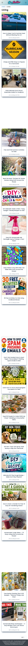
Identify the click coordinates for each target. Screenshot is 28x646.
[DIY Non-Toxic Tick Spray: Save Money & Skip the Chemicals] (14, 434)
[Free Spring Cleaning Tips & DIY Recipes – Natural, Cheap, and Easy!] (14, 581)
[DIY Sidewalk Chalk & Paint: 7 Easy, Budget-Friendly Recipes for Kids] (14, 197)
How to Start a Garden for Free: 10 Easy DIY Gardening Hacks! (14, 504)
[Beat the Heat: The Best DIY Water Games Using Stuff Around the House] (14, 166)
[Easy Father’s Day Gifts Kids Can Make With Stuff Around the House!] (14, 255)
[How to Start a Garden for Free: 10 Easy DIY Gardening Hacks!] (14, 492)
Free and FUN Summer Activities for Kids (14, 150)
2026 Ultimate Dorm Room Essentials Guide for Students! (14, 91)
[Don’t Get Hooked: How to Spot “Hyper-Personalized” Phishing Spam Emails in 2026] (14, 345)
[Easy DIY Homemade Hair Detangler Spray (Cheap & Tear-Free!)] (14, 225)
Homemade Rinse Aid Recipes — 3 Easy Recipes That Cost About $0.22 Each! (14, 625)
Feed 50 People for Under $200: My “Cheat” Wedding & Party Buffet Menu (14, 418)
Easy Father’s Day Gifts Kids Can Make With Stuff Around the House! (14, 269)
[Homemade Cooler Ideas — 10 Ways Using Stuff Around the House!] (14, 520)
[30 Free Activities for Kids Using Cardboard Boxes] (14, 286)
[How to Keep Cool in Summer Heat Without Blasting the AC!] (14, 21)
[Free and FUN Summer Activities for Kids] (14, 138)
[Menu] (2, 2)
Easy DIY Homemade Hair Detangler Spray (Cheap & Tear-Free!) (14, 239)
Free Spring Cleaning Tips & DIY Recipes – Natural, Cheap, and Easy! (14, 595)
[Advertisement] (14, 112)
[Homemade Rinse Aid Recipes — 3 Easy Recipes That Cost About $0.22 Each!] (14, 612)
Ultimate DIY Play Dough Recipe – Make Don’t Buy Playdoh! (14, 476)
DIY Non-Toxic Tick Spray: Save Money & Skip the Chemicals (14, 447)
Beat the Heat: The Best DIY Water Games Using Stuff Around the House (14, 180)
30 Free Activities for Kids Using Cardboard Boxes (14, 299)
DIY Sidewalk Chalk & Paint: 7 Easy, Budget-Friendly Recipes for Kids (14, 209)
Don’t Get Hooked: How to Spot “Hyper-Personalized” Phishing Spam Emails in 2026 (14, 359)
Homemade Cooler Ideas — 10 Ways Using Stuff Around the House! (14, 534)
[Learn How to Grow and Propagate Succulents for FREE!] (14, 375)
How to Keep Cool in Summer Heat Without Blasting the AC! (14, 34)
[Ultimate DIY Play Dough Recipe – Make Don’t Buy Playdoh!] (14, 463)
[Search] (25, 2)
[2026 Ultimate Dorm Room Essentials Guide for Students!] (14, 78)
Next (22, 637)
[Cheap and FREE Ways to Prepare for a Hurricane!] (14, 50)
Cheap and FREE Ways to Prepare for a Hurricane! (14, 62)
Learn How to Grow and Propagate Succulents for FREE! (14, 388)
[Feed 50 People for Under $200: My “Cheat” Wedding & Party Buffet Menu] (14, 404)
